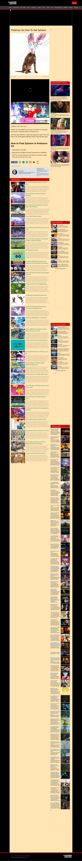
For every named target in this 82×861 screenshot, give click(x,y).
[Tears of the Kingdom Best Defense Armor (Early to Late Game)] (65, 713)
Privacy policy (21, 855)
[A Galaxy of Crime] (65, 584)
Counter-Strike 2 (61, 233)
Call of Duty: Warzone (62, 229)
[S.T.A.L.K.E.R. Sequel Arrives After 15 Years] (65, 500)
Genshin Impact (60, 242)
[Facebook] (14, 162)
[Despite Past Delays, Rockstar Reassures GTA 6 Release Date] (65, 538)
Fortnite (59, 238)
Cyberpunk (33, 7)
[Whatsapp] (23, 162)
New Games (16, 7)
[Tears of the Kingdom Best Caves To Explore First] (65, 767)
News (28, 7)
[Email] (34, 162)
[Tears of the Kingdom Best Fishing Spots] (65, 752)
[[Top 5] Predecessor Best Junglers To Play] (65, 790)
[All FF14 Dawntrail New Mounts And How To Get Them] (65, 637)
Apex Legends (60, 225)
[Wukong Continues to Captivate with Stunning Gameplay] (65, 569)
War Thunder (60, 361)
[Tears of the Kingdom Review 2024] (65, 691)
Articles (48, 7)
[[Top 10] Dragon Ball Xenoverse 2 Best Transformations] (65, 675)
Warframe (59, 366)
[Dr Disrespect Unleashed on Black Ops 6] (65, 446)
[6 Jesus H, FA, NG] (65, 614)
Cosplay (76, 7)
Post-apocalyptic (58, 7)
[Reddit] (30, 162)
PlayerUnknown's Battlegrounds (63, 348)
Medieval (66, 7)
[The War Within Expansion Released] (65, 576)
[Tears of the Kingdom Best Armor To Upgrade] (65, 759)
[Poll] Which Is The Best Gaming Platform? (59, 96)
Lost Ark (59, 259)
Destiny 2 (59, 335)
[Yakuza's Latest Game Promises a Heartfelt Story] (65, 477)
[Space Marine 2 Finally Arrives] (65, 485)
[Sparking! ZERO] (65, 462)
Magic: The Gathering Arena (63, 264)
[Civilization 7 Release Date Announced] (65, 530)
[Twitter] (27, 162)
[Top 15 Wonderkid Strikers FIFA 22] (65, 683)
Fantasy (39, 7)
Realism (71, 7)
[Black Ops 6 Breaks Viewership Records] (65, 439)
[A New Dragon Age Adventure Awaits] (65, 561)
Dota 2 (59, 255)
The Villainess (53, 113)
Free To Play (23, 7)
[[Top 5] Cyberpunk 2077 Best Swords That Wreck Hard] (65, 805)
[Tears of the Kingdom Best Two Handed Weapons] (65, 729)
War (52, 7)
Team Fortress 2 (60, 357)
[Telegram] (20, 162)
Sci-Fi (43, 7)
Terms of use (27, 855)
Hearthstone (60, 246)
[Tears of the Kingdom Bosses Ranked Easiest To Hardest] (65, 721)
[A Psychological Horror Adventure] (65, 492)
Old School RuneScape (62, 331)
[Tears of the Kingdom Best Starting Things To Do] (65, 698)
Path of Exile (60, 344)
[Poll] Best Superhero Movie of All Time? (58, 130)
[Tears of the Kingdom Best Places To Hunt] (65, 744)
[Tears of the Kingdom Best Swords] (65, 736)
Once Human (60, 340)
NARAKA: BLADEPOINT (62, 326)
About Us (16, 855)
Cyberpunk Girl (53, 146)
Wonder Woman (54, 163)
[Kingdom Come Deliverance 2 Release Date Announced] (65, 523)
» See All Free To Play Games (60, 268)
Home (10, 7)
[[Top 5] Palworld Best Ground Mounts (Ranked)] (65, 782)
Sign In (74, 3)
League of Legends (61, 251)
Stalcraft (59, 353)
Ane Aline (13, 76)
